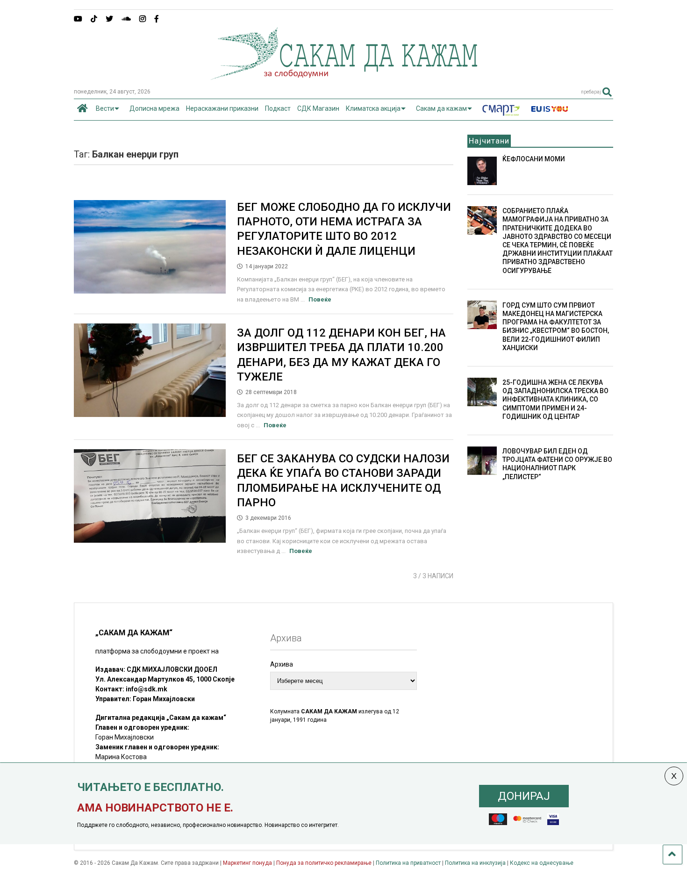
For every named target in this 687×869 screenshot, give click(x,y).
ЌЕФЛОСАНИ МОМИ (533, 159)
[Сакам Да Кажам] (344, 77)
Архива (281, 664)
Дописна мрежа (154, 108)
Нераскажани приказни (222, 108)
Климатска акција (373, 108)
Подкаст (278, 108)
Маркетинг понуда (248, 863)
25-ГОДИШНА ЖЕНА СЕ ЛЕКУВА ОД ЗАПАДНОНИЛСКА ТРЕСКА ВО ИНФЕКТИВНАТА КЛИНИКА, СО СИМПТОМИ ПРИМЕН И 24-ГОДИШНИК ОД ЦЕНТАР (555, 399)
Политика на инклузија (475, 863)
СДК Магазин (318, 108)
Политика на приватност (408, 863)
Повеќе (319, 299)
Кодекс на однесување (541, 863)
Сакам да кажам (441, 108)
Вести (105, 108)
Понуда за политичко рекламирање (324, 863)
